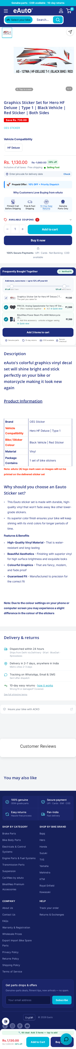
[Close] (68, 19)
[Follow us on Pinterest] (20, 1026)
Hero (42, 840)
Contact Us (8, 914)
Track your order (49, 907)
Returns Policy (10, 958)
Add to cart (50, 229)
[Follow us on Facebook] (5, 1026)
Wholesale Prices (12, 934)
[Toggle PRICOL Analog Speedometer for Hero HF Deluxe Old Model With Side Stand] (6, 307)
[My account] (61, 11)
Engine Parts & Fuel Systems (19, 858)
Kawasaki (45, 892)
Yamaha (44, 866)
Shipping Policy (11, 965)
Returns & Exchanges (52, 914)
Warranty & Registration (16, 927)
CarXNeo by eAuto (13, 877)
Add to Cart (38, 1042)
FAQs (5, 921)
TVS (42, 859)
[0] (68, 10)
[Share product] (70, 31)
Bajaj (42, 833)
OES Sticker (12, 127)
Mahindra (45, 872)
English (29, 1017)
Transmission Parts (13, 864)
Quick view (57, 309)
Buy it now (38, 240)
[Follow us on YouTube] (27, 1026)
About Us (7, 907)
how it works (45, 685)
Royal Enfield (47, 885)
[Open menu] (6, 11)
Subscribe (62, 1000)
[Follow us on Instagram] (12, 1026)
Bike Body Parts (11, 840)
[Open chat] (66, 1039)
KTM (42, 879)
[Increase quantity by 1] (22, 229)
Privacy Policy (10, 952)
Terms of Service (12, 971)
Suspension (9, 871)
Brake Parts (9, 833)
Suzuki (43, 853)
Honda (43, 846)
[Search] (58, 19)
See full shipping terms (15, 694)
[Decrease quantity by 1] (7, 229)
